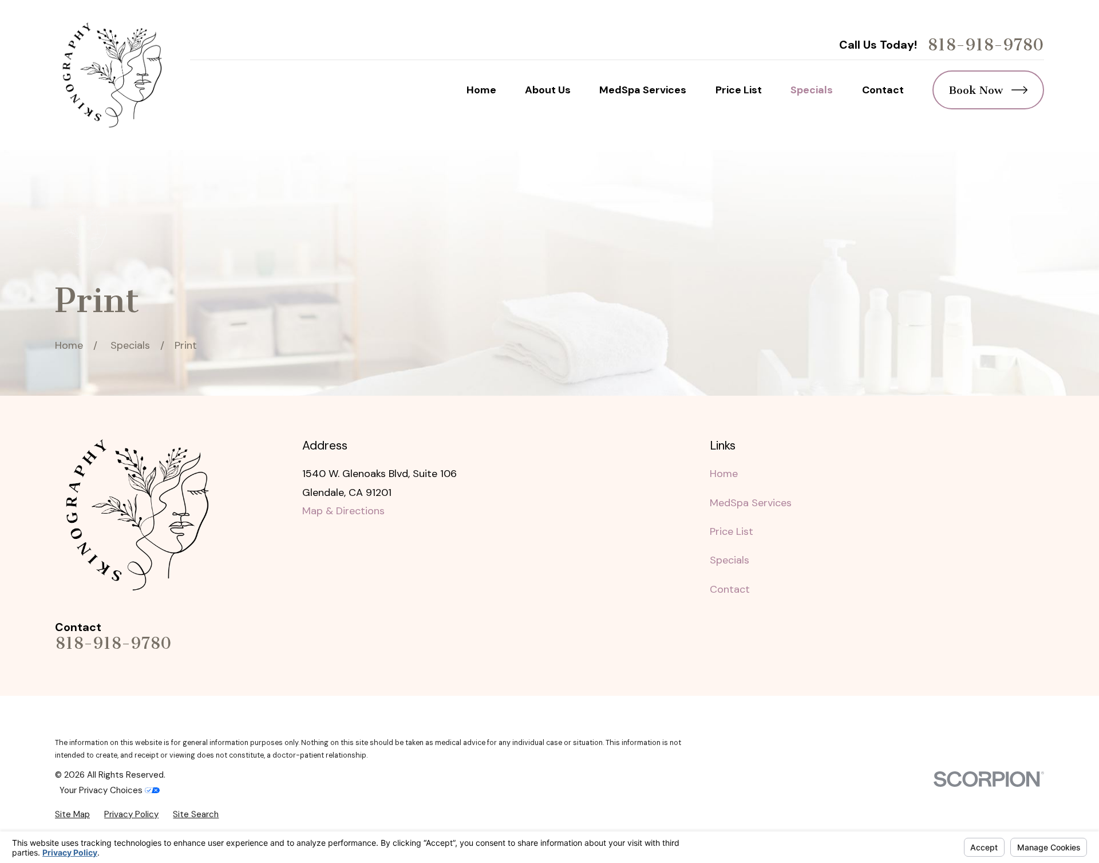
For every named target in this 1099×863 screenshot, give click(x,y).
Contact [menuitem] (883, 90)
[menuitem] (72, 814)
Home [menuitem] (481, 90)
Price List (731, 531)
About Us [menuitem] (548, 90)
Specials (729, 560)
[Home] (112, 75)
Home (724, 473)
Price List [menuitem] (738, 90)
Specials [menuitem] (811, 90)
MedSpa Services (751, 503)
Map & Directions (343, 511)
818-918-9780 (985, 45)
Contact (730, 589)
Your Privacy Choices (102, 790)
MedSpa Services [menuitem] (642, 90)
